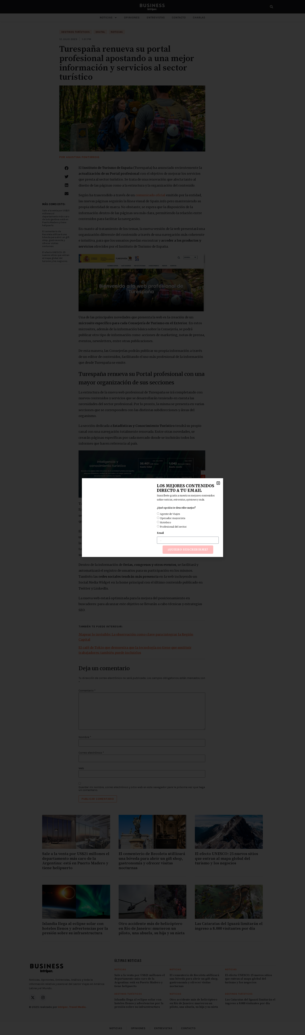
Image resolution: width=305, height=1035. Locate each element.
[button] (218, 483)
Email (160, 532)
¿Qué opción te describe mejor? (176, 507)
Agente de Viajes (170, 513)
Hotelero (165, 522)
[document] (152, 517)
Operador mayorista (172, 518)
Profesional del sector (173, 526)
